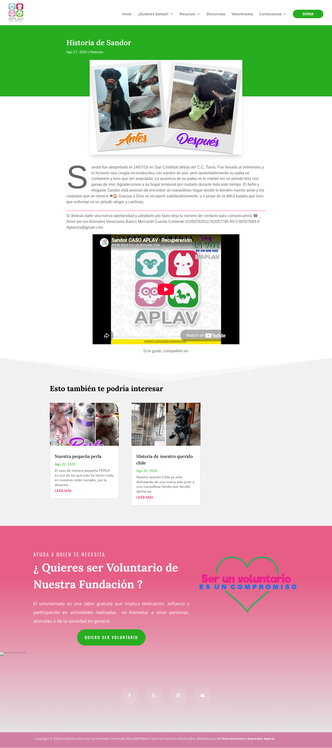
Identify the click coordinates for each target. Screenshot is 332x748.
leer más (63, 490)
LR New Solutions (230, 738)
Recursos (187, 14)
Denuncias (216, 14)
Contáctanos (270, 14)
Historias (96, 52)
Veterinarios (242, 14)
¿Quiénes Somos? (153, 14)
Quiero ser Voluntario (111, 637)
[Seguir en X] (154, 695)
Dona (308, 14)
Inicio (126, 14)
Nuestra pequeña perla (78, 456)
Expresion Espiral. (261, 738)
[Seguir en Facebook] (129, 695)
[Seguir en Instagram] (178, 695)
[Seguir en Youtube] (202, 695)
